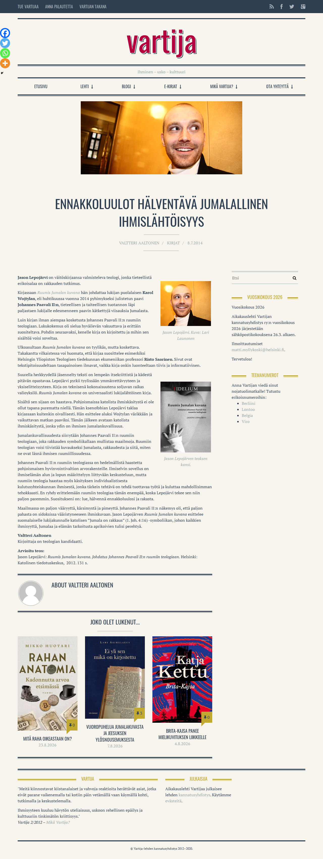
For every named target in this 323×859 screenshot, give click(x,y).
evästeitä (173, 801)
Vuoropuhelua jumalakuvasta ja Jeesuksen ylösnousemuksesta (115, 733)
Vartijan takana (92, 7)
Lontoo (248, 409)
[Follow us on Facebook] (281, 6)
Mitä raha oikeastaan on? (47, 738)
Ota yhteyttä (277, 86)
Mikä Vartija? (221, 86)
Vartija (161, 39)
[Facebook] (5, 33)
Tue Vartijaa (28, 7)
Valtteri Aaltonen (139, 243)
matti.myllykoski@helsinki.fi (258, 349)
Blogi (126, 86)
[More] (5, 63)
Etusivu (40, 86)
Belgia (247, 415)
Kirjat (173, 243)
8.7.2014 (195, 243)
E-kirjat (170, 86)
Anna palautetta (59, 7)
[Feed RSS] (271, 6)
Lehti (84, 86)
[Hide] (2, 73)
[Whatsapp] (5, 53)
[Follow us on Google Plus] (301, 6)
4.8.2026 (182, 743)
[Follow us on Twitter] (291, 6)
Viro (246, 421)
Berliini (248, 403)
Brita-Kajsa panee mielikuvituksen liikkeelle (182, 734)
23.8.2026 (48, 745)
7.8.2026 (115, 746)
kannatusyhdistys (194, 795)
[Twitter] (5, 43)
